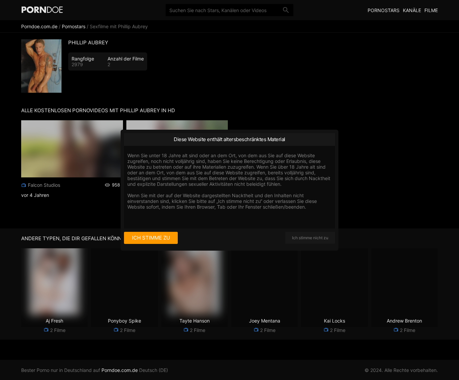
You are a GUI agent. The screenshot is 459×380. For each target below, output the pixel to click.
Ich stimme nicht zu (310, 237)
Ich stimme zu (151, 238)
